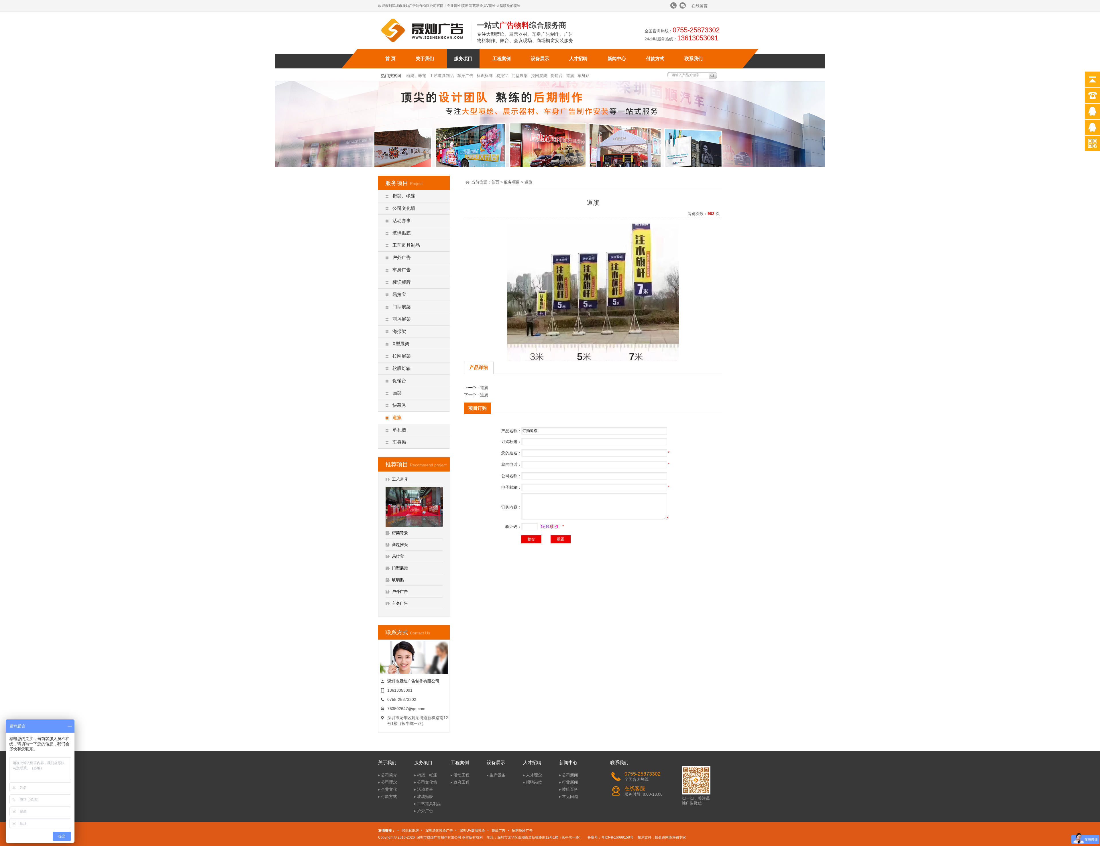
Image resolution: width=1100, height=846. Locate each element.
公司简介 (389, 775)
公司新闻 (570, 775)
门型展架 (520, 75)
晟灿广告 (498, 831)
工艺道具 (400, 479)
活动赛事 (401, 220)
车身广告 (465, 75)
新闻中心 (617, 58)
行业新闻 (570, 782)
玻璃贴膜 (401, 232)
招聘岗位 (534, 782)
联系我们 (693, 58)
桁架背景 (400, 533)
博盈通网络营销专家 (670, 837)
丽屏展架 (401, 319)
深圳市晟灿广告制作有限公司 (439, 837)
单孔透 (399, 429)
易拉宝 (502, 75)
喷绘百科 (570, 789)
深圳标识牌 (410, 831)
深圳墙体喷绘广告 (439, 831)
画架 (397, 393)
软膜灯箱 (401, 368)
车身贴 (584, 75)
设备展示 (540, 58)
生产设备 (498, 775)
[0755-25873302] (673, 5)
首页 (495, 182)
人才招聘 (578, 58)
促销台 (557, 75)
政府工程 (461, 782)
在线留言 (700, 5)
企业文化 (389, 789)
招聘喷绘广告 (522, 831)
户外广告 (401, 257)
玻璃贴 (398, 579)
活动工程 (461, 775)
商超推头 (400, 544)
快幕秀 (399, 405)
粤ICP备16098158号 (617, 837)
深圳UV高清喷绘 (472, 831)
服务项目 (463, 58)
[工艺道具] (414, 525)
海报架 (399, 331)
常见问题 (570, 796)
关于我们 (425, 58)
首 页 (390, 58)
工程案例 (501, 58)
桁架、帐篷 (416, 75)
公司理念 (389, 782)
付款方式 (655, 58)
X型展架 (400, 343)
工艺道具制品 (442, 75)
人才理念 (534, 775)
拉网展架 (539, 75)
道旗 (570, 75)
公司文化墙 (403, 208)
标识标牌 (485, 75)
